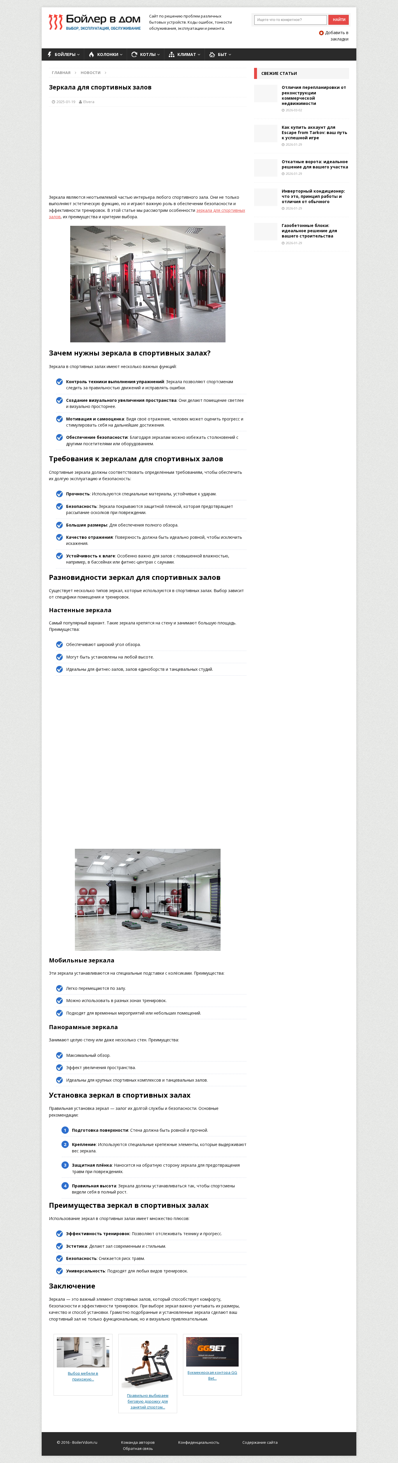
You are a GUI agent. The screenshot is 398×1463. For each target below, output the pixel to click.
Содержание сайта (260, 1442)
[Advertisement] (147, 153)
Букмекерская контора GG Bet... (212, 1375)
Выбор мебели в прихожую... (83, 1376)
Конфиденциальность (198, 1442)
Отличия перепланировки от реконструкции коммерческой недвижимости (314, 95)
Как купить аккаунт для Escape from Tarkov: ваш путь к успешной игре (314, 132)
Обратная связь (138, 1448)
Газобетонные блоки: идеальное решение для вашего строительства (309, 231)
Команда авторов (138, 1442)
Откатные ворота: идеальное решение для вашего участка (315, 164)
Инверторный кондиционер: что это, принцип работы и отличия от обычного (313, 196)
